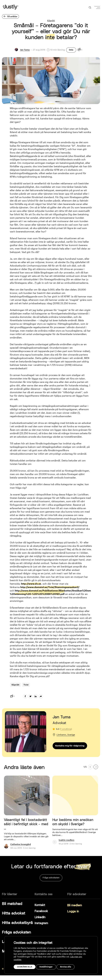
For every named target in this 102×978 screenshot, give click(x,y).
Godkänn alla (24, 967)
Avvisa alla (65, 967)
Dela (71, 50)
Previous (90, 767)
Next (96, 767)
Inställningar (46, 967)
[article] (27, 814)
